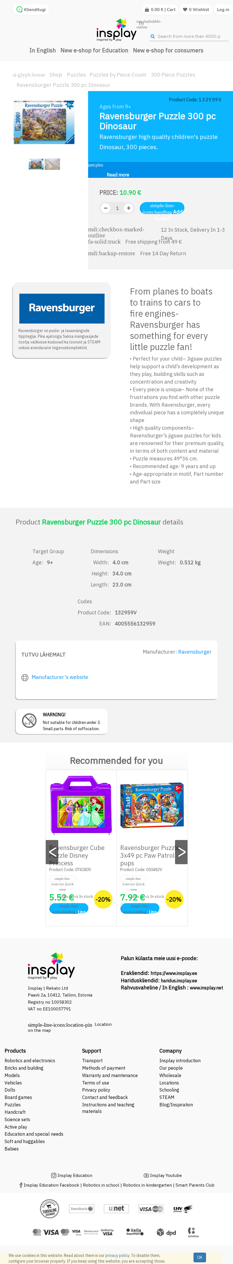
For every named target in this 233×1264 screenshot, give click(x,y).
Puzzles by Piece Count (118, 74)
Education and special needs (34, 1134)
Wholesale (170, 1075)
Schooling (169, 1090)
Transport (92, 1060)
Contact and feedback (105, 1097)
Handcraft (15, 1112)
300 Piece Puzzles (173, 74)
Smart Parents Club (195, 1185)
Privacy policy (96, 1090)
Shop (55, 74)
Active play (16, 1127)
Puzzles (76, 74)
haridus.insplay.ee (179, 980)
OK (199, 1257)
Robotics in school (101, 1185)
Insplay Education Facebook (51, 1185)
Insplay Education (74, 1175)
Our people (171, 1068)
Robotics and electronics (30, 1060)
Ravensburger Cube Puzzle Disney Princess (77, 855)
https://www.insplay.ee (174, 973)
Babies (12, 1149)
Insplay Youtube (166, 1175)
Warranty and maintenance (110, 1075)
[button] (14, 132)
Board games (18, 1097)
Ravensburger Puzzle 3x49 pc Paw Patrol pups (150, 855)
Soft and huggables (25, 1141)
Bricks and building (24, 1068)
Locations (169, 1083)
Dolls (10, 1090)
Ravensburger (195, 652)
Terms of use (95, 1083)
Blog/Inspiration (176, 1104)
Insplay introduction (180, 1060)
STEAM (166, 1097)
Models (12, 1075)
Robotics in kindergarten (148, 1185)
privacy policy (117, 1255)
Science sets (18, 1119)
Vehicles (13, 1083)
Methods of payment (103, 1068)
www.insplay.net (206, 988)
